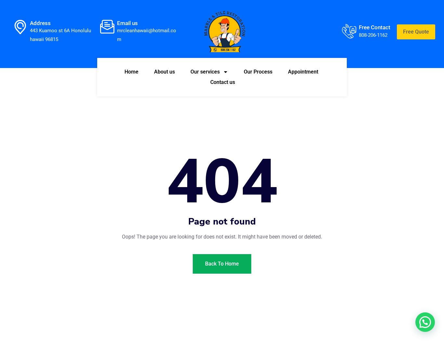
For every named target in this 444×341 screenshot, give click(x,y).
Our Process (258, 72)
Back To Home (222, 264)
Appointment (303, 72)
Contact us (222, 82)
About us (164, 72)
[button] (425, 322)
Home (131, 72)
